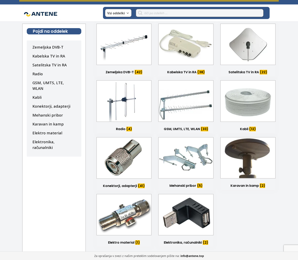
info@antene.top (192, 256)
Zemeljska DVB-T (47, 47)
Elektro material (47, 132)
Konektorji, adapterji (51, 106)
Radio (37, 73)
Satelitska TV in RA (49, 64)
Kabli (37, 97)
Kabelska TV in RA (48, 55)
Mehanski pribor (47, 115)
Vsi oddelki (116, 13)
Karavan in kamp (48, 123)
